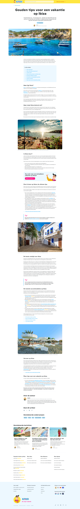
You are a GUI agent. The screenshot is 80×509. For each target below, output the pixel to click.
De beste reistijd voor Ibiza (32, 75)
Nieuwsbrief (29, 491)
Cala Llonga (41, 383)
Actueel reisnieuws (30, 487)
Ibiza (24, 87)
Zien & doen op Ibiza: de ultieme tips (33, 74)
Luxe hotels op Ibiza (29, 321)
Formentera (26, 92)
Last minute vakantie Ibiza (31, 460)
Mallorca (40, 90)
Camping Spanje (57, 467)
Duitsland (28, 505)
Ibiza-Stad (48, 381)
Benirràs (29, 204)
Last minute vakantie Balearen (46, 460)
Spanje (43, 417)
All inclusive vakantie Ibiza (31, 462)
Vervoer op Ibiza (30, 78)
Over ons (42, 487)
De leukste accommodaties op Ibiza (33, 77)
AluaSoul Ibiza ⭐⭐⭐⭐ (18, 472)
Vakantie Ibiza (29, 458)
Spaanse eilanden (38, 417)
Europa (29, 417)
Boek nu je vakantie (60, 1)
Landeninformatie (30, 489)
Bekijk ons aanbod (29, 178)
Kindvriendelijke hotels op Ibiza (31, 318)
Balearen (34, 87)
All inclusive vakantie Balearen (46, 462)
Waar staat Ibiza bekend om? (32, 71)
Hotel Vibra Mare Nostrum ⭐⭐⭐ (20, 479)
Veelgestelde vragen (17, 489)
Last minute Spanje (57, 462)
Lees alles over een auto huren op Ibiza (32, 372)
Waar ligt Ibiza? (29, 69)
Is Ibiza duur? (29, 72)
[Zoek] (26, 1)
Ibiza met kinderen (47, 384)
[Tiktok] (55, 505)
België (32, 505)
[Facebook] (60, 505)
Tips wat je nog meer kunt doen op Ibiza (32, 211)
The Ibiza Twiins (28, 296)
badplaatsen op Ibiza (38, 380)
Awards (42, 489)
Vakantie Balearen (44, 458)
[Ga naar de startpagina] (18, 1)
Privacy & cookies (22, 505)
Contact (15, 491)
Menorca (25, 91)
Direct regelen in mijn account (19, 487)
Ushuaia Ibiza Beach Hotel (39, 309)
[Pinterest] (63, 505)
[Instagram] (58, 505)
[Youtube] (65, 505)
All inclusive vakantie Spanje (59, 460)
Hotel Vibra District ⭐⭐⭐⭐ (19, 477)
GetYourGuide (26, 369)
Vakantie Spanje (57, 458)
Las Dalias (51, 198)
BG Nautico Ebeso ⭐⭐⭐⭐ (19, 470)
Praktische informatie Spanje (59, 469)
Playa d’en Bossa (32, 381)
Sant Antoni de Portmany (41, 381)
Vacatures (42, 491)
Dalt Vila (53, 192)
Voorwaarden (16, 505)
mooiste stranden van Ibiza (34, 218)
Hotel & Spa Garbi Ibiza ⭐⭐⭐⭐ (20, 462)
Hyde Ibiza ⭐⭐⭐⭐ (17, 458)
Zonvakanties (17, 5)
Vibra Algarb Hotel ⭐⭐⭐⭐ (19, 460)
